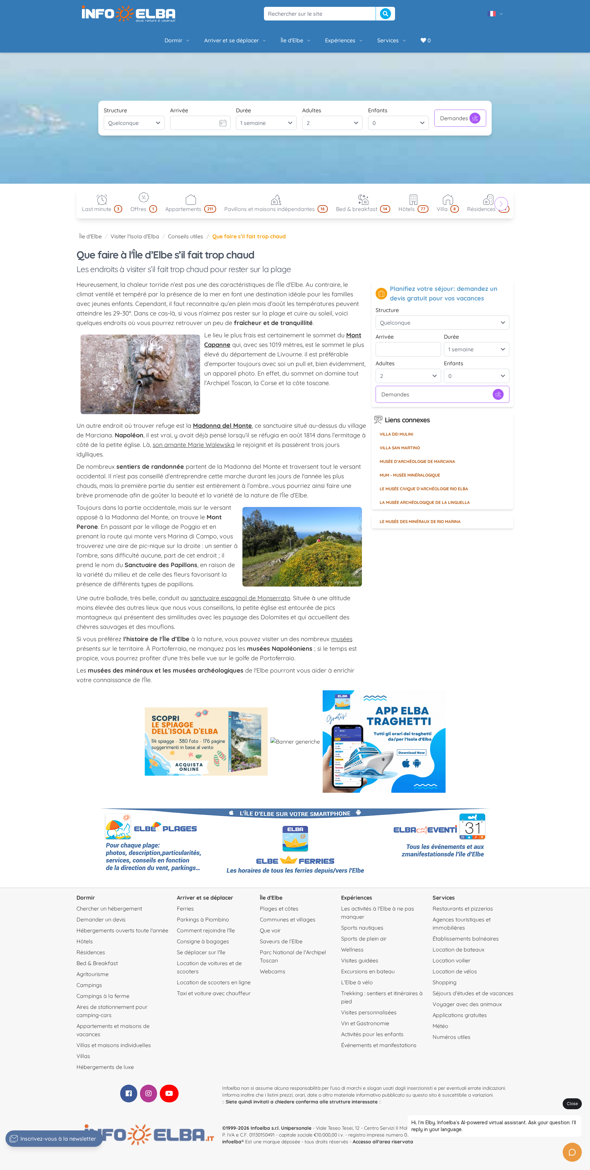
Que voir (270, 930)
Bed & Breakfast (97, 963)
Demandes (454, 118)
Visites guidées (359, 960)
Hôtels (84, 941)
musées (341, 639)
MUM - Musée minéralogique (410, 475)
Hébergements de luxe (105, 1066)
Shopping (444, 982)
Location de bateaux (458, 949)
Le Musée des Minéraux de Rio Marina (420, 521)
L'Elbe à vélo (357, 982)
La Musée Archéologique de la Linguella (425, 502)
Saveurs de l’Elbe (281, 941)
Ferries (185, 908)
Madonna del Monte (222, 425)
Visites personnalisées (369, 1012)
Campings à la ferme (102, 995)
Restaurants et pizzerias (463, 908)
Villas (83, 1056)
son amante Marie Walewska (194, 445)
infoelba (231, 1142)
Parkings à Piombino (203, 919)
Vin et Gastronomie (365, 1023)
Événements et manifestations (379, 1045)
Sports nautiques (362, 927)
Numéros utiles (451, 1036)
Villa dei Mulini (396, 434)
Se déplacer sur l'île (201, 952)
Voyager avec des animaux (467, 1004)
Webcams (272, 971)
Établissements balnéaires (466, 938)
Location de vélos (455, 971)
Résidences (90, 952)
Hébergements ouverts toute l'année (122, 930)
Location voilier (451, 960)
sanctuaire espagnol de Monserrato (240, 598)
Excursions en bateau (368, 971)
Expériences (340, 40)
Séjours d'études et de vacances (473, 993)
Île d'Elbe (292, 40)
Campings (89, 985)
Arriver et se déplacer (231, 40)
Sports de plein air (364, 938)
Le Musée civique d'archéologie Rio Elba (424, 488)
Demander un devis (101, 919)
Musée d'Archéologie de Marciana (417, 461)
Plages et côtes (279, 908)
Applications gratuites (460, 1015)
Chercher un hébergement (109, 908)
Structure (115, 110)
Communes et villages (287, 919)
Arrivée (179, 110)
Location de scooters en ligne (214, 982)
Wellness (352, 949)
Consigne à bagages (203, 941)
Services (388, 40)
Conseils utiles (185, 236)
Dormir (173, 40)
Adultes (311, 110)
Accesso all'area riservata (383, 1142)
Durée (243, 110)
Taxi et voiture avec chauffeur (214, 993)
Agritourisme (92, 974)
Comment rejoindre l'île (206, 930)
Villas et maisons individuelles (113, 1045)
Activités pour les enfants (372, 1034)
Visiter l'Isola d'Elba (135, 236)
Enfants (378, 110)
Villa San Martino (400, 447)
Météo (440, 1026)
